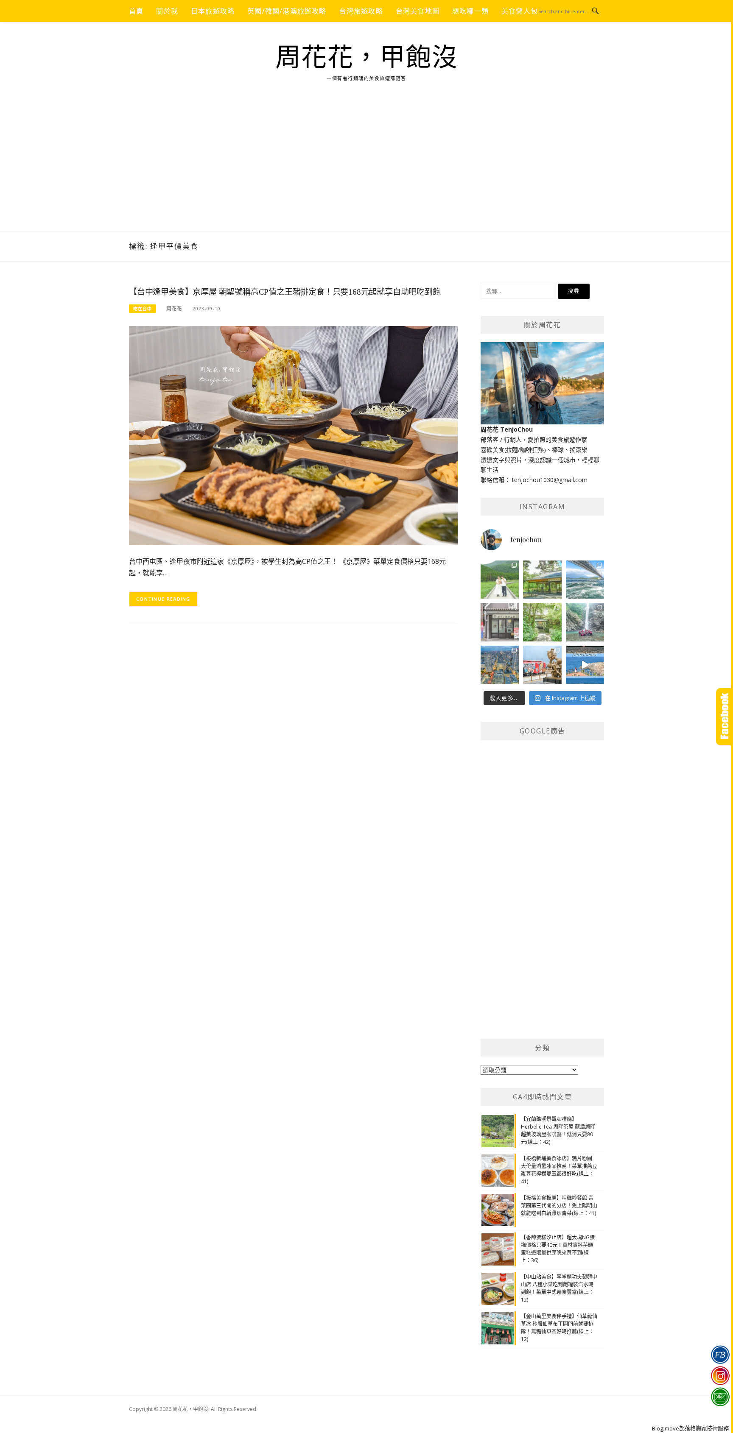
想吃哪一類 (470, 11)
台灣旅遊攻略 (361, 11)
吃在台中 (142, 309)
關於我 (167, 11)
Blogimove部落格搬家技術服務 (690, 1428)
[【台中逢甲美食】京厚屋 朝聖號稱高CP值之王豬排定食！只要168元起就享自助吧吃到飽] (293, 435)
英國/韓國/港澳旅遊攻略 (286, 11)
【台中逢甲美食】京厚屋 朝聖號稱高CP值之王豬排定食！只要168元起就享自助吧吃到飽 (285, 291)
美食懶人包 (519, 11)
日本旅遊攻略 (213, 11)
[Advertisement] (366, 167)
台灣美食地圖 (417, 11)
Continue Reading (163, 599)
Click (724, 716)
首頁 (136, 11)
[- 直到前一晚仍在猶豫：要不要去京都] (542, 622)
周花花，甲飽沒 (366, 58)
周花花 (174, 308)
